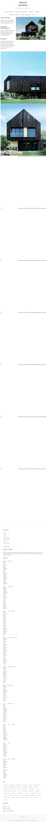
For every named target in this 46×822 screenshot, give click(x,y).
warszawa (22, 797)
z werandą (5, 799)
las (33, 791)
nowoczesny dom (17, 795)
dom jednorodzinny (32, 789)
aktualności (5, 533)
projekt (39, 795)
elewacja (9, 791)
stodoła (17, 797)
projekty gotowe (6, 537)
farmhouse (14, 791)
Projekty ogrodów (14, 14)
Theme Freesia (25, 820)
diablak (12, 789)
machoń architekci (7, 793)
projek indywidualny (33, 795)
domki (38, 789)
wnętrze (4, 541)
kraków (30, 791)
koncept (4, 535)
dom (16, 789)
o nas (33, 14)
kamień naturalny (24, 791)
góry (19, 791)
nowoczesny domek (25, 795)
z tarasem (35, 797)
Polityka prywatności (6, 546)
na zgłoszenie (10, 795)
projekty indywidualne (6, 539)
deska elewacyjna (6, 789)
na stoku (5, 795)
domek (20, 789)
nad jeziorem (27, 793)
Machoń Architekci (23, 3)
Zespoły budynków (25, 14)
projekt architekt (6, 797)
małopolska (13, 793)
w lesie (27, 797)
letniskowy (37, 791)
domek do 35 (25, 789)
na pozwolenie (33, 793)
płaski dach (13, 797)
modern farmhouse (20, 793)
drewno (5, 791)
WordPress (34, 820)
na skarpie (39, 793)
